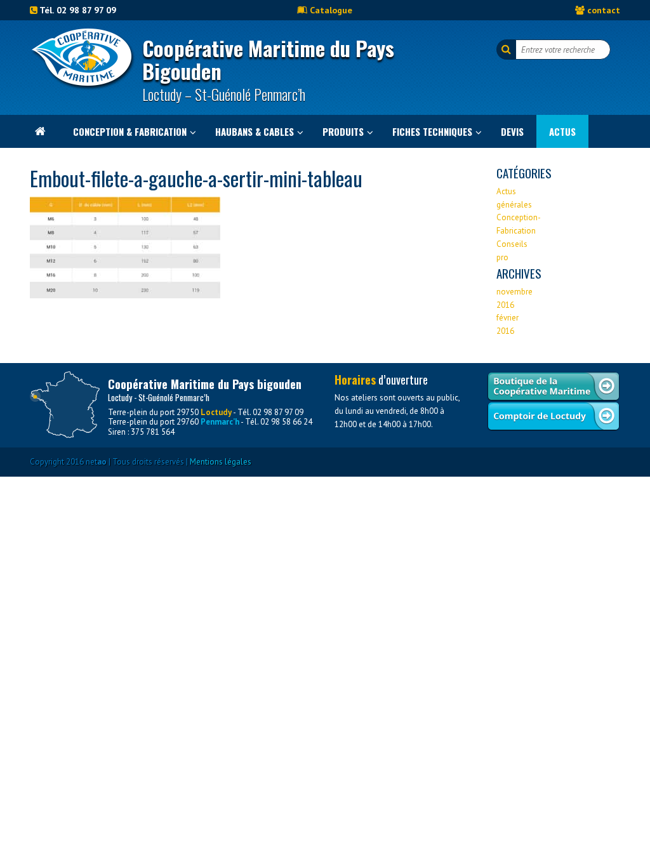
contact (603, 10)
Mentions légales (220, 461)
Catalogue (331, 10)
